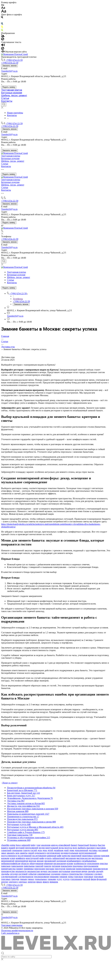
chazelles (5, 845)
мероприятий (7, 861)
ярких (39, 882)
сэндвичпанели (25, 876)
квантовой (76, 855)
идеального (40, 853)
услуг (59, 879)
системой (23, 874)
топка (71, 876)
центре (4, 882)
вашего (4, 847)
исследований (25, 855)
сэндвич (98, 874)
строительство (75, 874)
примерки (29, 868)
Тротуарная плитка (11, 90)
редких (44, 871)
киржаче (5, 858)
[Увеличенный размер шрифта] (3, 12)
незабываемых (89, 861)
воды (61, 847)
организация (59, 863)
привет (19, 868)
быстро (101, 845)
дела (39, 850)
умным (23, 879)
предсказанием (90, 866)
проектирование (84, 868)
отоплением (93, 863)
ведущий (20, 847)
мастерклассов (83, 858)
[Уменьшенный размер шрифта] (2, 5)
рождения (76, 871)
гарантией (6, 850)
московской (50, 861)
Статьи (5, 98)
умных (30, 879)
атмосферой (64, 845)
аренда (54, 845)
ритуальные (64, 871)
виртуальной (51, 847)
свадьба (91, 871)
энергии (32, 882)
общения (48, 863)
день (44, 850)
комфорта (20, 858)
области (25, 863)
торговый (98, 876)
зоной (31, 853)
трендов (15, 879)
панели (47, 866)
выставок (101, 847)
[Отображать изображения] (3, 36)
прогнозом (39, 868)
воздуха (68, 847)
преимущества (8, 868)
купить (48, 858)
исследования (39, 855)
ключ (12, 858)
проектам (70, 868)
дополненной (81, 850)
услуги (66, 879)
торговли (78, 876)
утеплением (76, 879)
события (32, 874)
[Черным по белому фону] (2, 17)
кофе (41, 858)
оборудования (36, 863)
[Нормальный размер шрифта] (3, 8)
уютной (86, 879)
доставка (93, 850)
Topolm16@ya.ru (9, 71)
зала (17, 853)
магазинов (70, 858)
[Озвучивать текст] (3, 45)
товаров (63, 876)
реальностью (33, 871)
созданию (56, 874)
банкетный (83, 845)
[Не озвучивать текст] (2, 49)
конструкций (32, 858)
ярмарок (54, 882)
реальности (21, 871)
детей (50, 850)
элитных (22, 882)
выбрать (82, 847)
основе (69, 863)
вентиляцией (31, 847)
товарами (54, 876)
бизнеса (93, 845)
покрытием (66, 866)
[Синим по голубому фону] (2, 24)
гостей (33, 850)
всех (75, 847)
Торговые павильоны (11, 925)
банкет (74, 845)
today (33, 845)
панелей (39, 866)
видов (42, 847)
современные (43, 874)
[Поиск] (3, 104)
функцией (102, 879)
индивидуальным (69, 853)
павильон (6, 866)
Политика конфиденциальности (17, 930)
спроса (64, 874)
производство (8, 871)
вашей (12, 847)
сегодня (14, 874)
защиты (24, 853)
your (38, 845)
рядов (84, 871)
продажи (50, 868)
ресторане (53, 871)
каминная (51, 855)
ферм (93, 879)
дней (66, 850)
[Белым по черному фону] (2, 21)
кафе (59, 855)
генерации (17, 850)
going (12, 845)
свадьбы (5, 874)
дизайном (58, 850)
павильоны (29, 866)
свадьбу (99, 871)
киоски (97, 855)
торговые (88, 876)
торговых (6, 879)
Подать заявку (8, 87)
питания (56, 866)
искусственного (9, 855)
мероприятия (21, 861)
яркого (46, 882)
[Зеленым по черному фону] (2, 30)
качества (66, 855)
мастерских (97, 858)
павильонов (17, 866)
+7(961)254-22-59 (14, 60)
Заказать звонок (9, 66)
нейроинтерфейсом (10, 863)
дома (71, 850)
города (26, 850)
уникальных (41, 879)
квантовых (87, 855)
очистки (104, 863)
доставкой (103, 850)
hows (18, 845)
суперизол (88, 874)
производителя (100, 868)
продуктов (60, 868)
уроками (52, 879)
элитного (13, 882)
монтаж (32, 861)
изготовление (53, 853)
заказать (11, 853)
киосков (105, 855)
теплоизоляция (41, 876)
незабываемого (74, 861)
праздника (77, 866)
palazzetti (25, 845)
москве (40, 861)
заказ (3, 853)
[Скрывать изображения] (2, 39)
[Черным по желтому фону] (2, 27)
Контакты (6, 101)
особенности (80, 863)
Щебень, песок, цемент (14, 95)
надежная (61, 861)
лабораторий (58, 858)
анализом (45, 845)
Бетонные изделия (11, 92)
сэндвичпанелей (9, 876)
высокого (91, 847)
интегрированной (88, 853)
